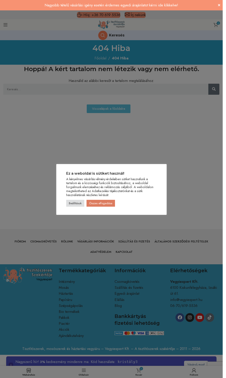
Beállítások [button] (75, 203)
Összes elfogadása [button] (100, 203)
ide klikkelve (167, 5)
